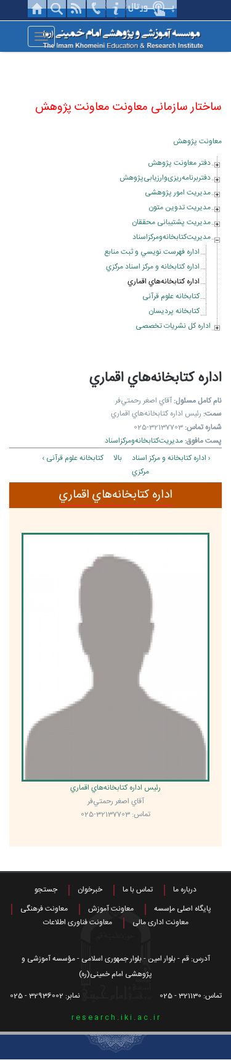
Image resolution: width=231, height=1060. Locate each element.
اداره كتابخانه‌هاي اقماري (164, 281)
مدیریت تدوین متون (179, 207)
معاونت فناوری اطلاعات (77, 922)
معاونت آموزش (111, 909)
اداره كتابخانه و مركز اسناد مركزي (153, 267)
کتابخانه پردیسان (174, 311)
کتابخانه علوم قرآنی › (72, 458)
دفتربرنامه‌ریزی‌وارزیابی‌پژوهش (165, 178)
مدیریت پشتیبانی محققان (171, 222)
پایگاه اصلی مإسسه (182, 909)
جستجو (45, 889)
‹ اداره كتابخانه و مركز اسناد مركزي (171, 465)
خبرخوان (90, 889)
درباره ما (185, 889)
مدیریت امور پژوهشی (178, 192)
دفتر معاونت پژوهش (179, 163)
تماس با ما (138, 889)
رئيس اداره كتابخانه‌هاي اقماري (115, 788)
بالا (117, 458)
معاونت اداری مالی (160, 922)
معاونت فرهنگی (44, 909)
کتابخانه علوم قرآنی (171, 296)
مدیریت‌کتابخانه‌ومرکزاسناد (171, 237)
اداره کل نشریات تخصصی (173, 326)
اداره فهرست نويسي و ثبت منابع (152, 252)
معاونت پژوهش (197, 141)
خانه (37, 8)
